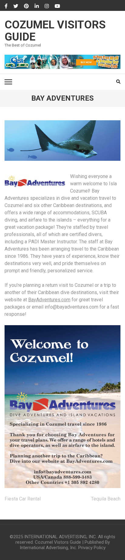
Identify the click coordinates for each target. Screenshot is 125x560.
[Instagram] (47, 6)
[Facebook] (6, 6)
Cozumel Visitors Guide (55, 30)
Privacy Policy (92, 547)
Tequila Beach (105, 499)
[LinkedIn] (37, 6)
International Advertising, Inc (48, 547)
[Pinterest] (26, 6)
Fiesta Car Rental (23, 499)
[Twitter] (15, 6)
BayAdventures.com (49, 300)
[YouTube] (57, 6)
